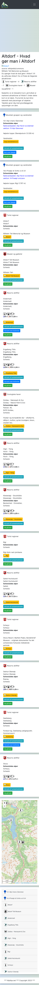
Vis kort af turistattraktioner (13, 148)
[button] (19, 842)
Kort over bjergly (9, 152)
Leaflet (17, 883)
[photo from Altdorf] (5, 66)
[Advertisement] (19, 29)
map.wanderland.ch (11, 142)
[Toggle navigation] (34, 4)
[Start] (5, 4)
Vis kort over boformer (11, 331)
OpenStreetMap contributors (29, 883)
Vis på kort (7, 156)
